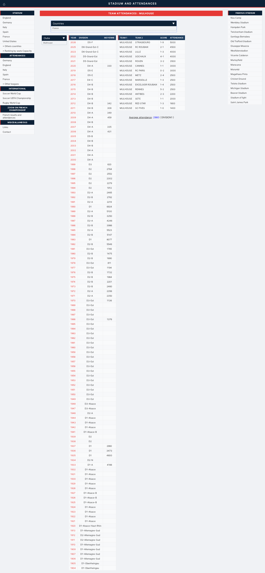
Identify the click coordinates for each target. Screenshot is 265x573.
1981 (72, 249)
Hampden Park (238, 27)
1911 (72, 540)
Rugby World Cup (11, 102)
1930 (73, 479)
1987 (72, 220)
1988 (72, 216)
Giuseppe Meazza (240, 46)
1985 (72, 230)
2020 (73, 65)
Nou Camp (236, 17)
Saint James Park (239, 102)
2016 (73, 84)
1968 (72, 310)
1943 (73, 422)
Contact (7, 132)
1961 (72, 342)
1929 (72, 483)
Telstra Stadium (238, 83)
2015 (73, 89)
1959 (72, 352)
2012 (73, 103)
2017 (73, 80)
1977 (72, 267)
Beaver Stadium (239, 93)
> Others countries (12, 46)
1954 (73, 375)
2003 (73, 145)
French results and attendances (12, 116)
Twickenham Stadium (241, 32)
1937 (73, 446)
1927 (72, 493)
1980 (73, 253)
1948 (73, 403)
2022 (73, 56)
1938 (73, 441)
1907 (73, 554)
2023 (73, 51)
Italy (5, 27)
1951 (72, 389)
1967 (72, 314)
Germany (7, 22)
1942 (73, 427)
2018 (73, 75)
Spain (5, 32)
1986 (72, 225)
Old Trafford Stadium (241, 41)
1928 (72, 488)
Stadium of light (238, 97)
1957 (72, 361)
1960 (73, 347)
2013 (73, 98)
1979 (72, 258)
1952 (72, 385)
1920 (73, 525)
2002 (73, 150)
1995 (72, 183)
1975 (72, 277)
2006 (73, 131)
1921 (72, 521)
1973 (73, 286)
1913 (72, 530)
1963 (73, 333)
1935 (73, 455)
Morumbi (235, 69)
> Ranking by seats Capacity (17, 50)
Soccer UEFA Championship (17, 98)
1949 (73, 399)
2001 (73, 155)
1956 (72, 366)
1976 (72, 272)
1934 (73, 460)
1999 (72, 164)
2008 (73, 122)
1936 (73, 450)
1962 (72, 338)
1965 (72, 324)
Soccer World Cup (12, 93)
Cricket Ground (238, 78)
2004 (73, 141)
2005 (73, 136)
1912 (72, 535)
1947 (73, 408)
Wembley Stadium (240, 22)
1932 (73, 469)
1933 (73, 464)
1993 (73, 192)
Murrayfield (236, 60)
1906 (73, 558)
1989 (72, 211)
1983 (73, 239)
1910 (72, 544)
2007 (73, 126)
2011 (72, 108)
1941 (72, 432)
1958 (72, 356)
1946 (73, 413)
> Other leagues (11, 84)
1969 (72, 305)
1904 (73, 568)
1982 (72, 244)
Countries (114, 23)
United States (9, 41)
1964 (73, 328)
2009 (73, 117)
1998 (72, 169)
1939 (73, 436)
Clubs (54, 38)
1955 (72, 371)
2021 (73, 61)
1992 (72, 197)
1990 (73, 206)
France (6, 36)
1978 (72, 263)
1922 (72, 516)
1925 (72, 502)
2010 (73, 112)
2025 (73, 47)
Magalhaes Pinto (239, 74)
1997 (72, 173)
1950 (73, 394)
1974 (72, 281)
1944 (73, 417)
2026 (73, 42)
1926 (72, 497)
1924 (73, 507)
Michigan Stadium (240, 88)
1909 (73, 549)
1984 (73, 234)
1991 (72, 202)
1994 (73, 187)
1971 (72, 295)
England (7, 17)
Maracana (236, 64)
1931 (72, 474)
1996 (72, 178)
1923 (73, 511)
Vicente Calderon (239, 55)
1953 (73, 380)
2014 (73, 94)
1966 (72, 319)
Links (5, 127)
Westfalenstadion (239, 50)
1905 (73, 563)
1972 (72, 291)
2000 (73, 159)
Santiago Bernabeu (240, 36)
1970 (73, 300)
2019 (73, 70)
